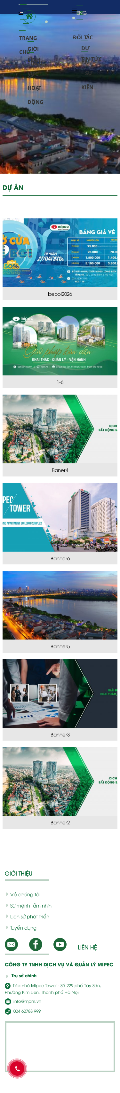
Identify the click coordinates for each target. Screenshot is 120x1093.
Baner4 (60, 470)
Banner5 (60, 646)
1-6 (60, 382)
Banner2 (60, 822)
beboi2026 (60, 293)
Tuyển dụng (23, 927)
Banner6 (60, 558)
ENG (79, 10)
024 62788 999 (26, 1011)
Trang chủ (28, 36)
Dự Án (85, 46)
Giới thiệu (35, 46)
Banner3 (60, 734)
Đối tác (83, 35)
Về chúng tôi (25, 894)
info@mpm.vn (26, 1001)
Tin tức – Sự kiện (91, 57)
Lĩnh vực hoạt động (36, 57)
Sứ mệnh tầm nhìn (31, 905)
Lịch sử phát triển (29, 916)
